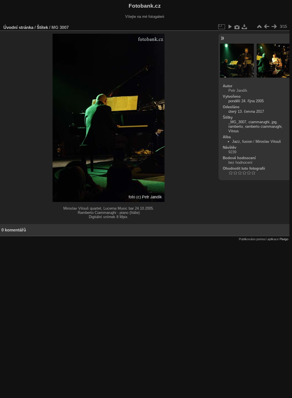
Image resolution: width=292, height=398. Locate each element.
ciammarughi (258, 122)
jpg (274, 122)
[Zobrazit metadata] (237, 26)
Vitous (233, 131)
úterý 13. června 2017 (246, 111)
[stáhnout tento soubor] (244, 26)
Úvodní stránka (18, 27)
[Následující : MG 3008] (274, 26)
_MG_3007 (237, 122)
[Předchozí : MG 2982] (266, 26)
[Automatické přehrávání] (229, 26)
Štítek (42, 27)
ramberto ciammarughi (263, 126)
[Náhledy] (259, 26)
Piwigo (284, 239)
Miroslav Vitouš (268, 141)
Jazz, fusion (242, 141)
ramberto (235, 126)
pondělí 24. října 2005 (246, 101)
